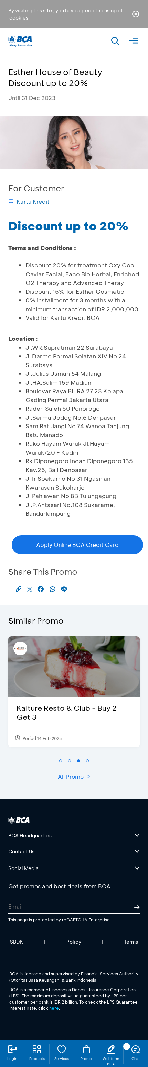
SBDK (16, 941)
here (54, 1008)
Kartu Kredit (33, 201)
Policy (73, 941)
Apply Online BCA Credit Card (77, 544)
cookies (18, 17)
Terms (131, 941)
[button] (60, 760)
